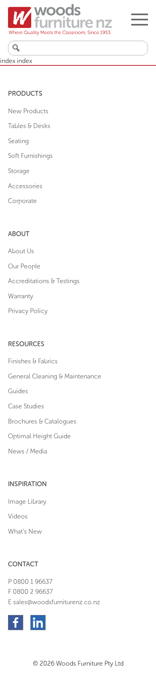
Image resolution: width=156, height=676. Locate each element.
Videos (18, 516)
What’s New (25, 531)
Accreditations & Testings (44, 281)
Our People (24, 266)
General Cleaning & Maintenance (54, 376)
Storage (19, 171)
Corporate (22, 201)
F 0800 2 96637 (30, 591)
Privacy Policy (28, 311)
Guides (18, 391)
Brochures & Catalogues (42, 421)
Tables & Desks (29, 126)
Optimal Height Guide (39, 436)
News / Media (27, 451)
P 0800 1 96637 (30, 581)
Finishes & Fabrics (33, 361)
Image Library (27, 501)
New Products (28, 111)
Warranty (20, 296)
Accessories (25, 186)
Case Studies (26, 406)
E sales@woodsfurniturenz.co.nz (54, 602)
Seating (18, 141)
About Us (21, 251)
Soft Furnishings (30, 156)
